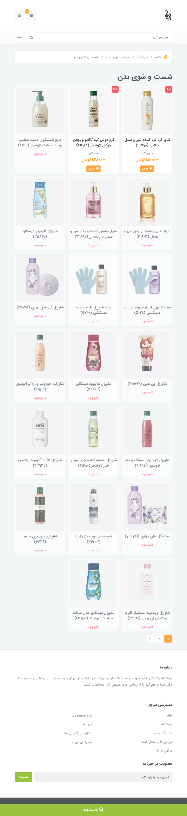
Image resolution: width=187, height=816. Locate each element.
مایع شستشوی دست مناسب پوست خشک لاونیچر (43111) (40, 142)
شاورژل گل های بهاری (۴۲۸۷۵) (40, 307)
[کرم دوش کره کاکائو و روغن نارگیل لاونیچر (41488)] (93, 110)
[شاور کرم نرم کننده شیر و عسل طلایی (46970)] (147, 110)
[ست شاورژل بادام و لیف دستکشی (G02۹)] (93, 278)
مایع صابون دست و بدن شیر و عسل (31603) (147, 233)
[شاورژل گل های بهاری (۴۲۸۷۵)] (40, 278)
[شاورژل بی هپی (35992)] (147, 354)
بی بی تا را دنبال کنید (156, 742)
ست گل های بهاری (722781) (147, 536)
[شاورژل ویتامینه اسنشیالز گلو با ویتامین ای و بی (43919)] (147, 583)
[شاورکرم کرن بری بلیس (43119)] (40, 507)
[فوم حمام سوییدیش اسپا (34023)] (93, 507)
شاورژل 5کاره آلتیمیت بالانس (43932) (40, 462)
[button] (31, 15)
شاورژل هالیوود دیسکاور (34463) (93, 386)
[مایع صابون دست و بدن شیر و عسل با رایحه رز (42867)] (93, 201)
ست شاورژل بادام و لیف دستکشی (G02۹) (93, 310)
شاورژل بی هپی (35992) (147, 384)
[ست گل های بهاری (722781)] (147, 507)
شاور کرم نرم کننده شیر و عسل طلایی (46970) (147, 142)
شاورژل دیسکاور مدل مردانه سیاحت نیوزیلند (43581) (93, 615)
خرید (145, 168)
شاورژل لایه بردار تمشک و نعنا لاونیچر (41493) (147, 462)
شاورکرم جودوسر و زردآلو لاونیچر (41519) (40, 386)
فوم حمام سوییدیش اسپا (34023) (93, 539)
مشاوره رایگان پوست (77, 733)
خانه (169, 715)
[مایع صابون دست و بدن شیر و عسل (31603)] (147, 201)
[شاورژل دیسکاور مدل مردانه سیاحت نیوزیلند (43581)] (93, 583)
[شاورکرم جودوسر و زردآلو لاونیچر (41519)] (40, 354)
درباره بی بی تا (81, 742)
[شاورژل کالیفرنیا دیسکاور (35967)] (40, 201)
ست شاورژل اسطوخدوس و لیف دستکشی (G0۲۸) (147, 310)
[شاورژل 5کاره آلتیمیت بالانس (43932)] (40, 430)
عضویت (23, 776)
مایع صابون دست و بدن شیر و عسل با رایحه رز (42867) (93, 233)
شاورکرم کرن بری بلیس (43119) (39, 539)
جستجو (91, 809)
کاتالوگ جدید (162, 733)
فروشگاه (166, 724)
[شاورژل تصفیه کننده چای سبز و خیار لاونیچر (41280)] (93, 430)
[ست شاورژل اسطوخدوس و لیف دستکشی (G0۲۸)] (147, 278)
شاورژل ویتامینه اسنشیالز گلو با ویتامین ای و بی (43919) (147, 615)
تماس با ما (164, 750)
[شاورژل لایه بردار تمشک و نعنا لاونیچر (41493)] (147, 430)
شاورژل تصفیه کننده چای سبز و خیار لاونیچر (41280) (93, 462)
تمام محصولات (82, 715)
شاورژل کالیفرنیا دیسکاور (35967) (40, 233)
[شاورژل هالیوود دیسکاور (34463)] (93, 354)
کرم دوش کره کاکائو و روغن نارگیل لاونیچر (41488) (93, 142)
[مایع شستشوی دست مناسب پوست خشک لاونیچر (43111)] (40, 110)
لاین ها (87, 724)
